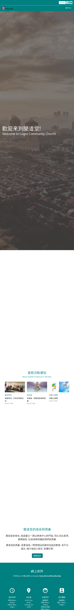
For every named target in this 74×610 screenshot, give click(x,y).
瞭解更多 (37, 555)
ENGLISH (62, 2)
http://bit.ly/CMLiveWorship (50, 576)
